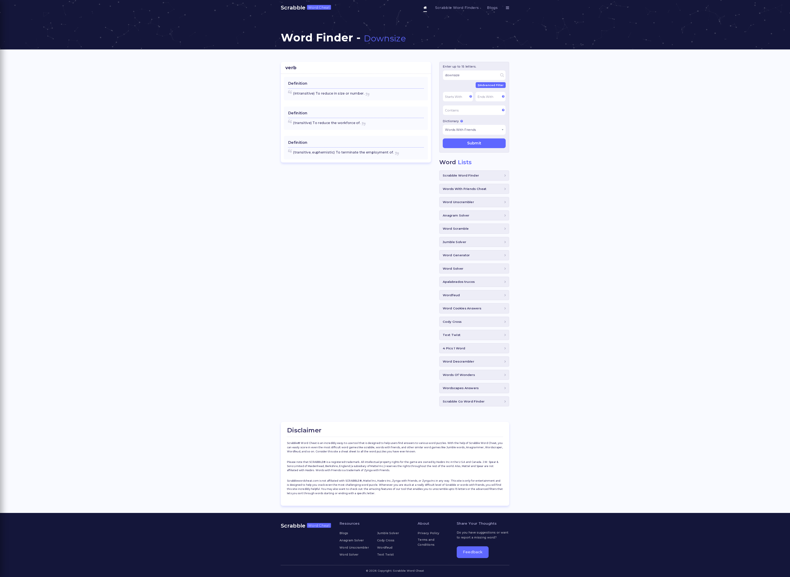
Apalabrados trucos (459, 282)
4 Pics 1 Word (454, 348)
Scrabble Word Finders (457, 8)
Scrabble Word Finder (461, 175)
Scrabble (305, 7)
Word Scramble (456, 229)
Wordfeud (451, 295)
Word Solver (453, 268)
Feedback (472, 552)
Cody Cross (452, 322)
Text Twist (451, 335)
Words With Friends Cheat (465, 189)
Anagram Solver (456, 215)
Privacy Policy (428, 533)
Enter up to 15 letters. (459, 66)
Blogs (492, 8)
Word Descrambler (458, 361)
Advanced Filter (492, 85)
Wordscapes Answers (461, 388)
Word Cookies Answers (462, 308)
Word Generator (456, 255)
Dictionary (451, 121)
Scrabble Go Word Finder (463, 401)
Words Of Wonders (459, 375)
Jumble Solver (454, 242)
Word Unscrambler (458, 202)
